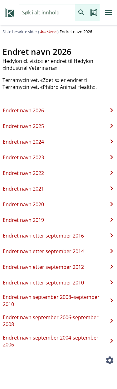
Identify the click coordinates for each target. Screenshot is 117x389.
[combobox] (47, 12)
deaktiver (48, 31)
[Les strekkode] (93, 12)
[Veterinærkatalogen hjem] (9, 12)
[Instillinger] (110, 361)
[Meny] (109, 12)
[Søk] (81, 12)
